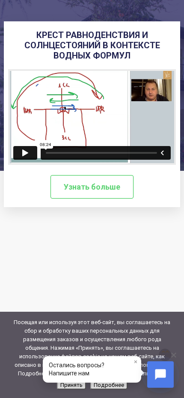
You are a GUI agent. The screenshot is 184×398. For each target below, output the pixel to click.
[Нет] (173, 355)
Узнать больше (92, 186)
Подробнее (109, 385)
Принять (71, 385)
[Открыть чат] (160, 374)
